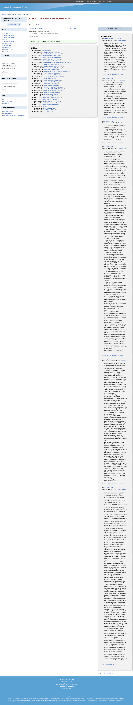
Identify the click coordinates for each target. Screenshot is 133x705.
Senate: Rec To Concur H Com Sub (53, 87)
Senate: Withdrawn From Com (52, 64)
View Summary (122, 40)
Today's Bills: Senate (8, 37)
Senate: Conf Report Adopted (50, 103)
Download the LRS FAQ (14, 24)
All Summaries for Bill (107, 673)
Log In (63, 688)
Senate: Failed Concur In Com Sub (53, 90)
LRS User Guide (7, 101)
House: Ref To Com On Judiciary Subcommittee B (56, 71)
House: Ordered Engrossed (51, 85)
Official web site (8, 111)
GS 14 (109, 664)
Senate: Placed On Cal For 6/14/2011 (54, 66)
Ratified (44, 106)
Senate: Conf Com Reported (50, 99)
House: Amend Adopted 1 (51, 78)
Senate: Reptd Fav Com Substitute (52, 55)
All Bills (5, 39)
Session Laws (7, 45)
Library (99, 1)
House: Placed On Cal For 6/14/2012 (54, 76)
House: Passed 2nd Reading (52, 82)
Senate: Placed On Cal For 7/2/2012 (52, 101)
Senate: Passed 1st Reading (52, 52)
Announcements (7, 51)
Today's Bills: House (8, 35)
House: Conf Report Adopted (50, 104)
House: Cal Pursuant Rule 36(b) (53, 75)
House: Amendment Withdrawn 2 (53, 80)
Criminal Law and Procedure (109, 74)
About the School (80, 1)
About (5, 99)
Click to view (41, 25)
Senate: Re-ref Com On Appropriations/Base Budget (57, 62)
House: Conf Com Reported (50, 96)
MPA (104, 1)
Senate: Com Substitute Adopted (51, 57)
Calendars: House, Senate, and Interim (14, 115)
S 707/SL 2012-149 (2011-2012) (112, 39)
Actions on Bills (7, 43)
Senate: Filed (47, 50)
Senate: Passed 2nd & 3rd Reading (53, 68)
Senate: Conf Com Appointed (51, 92)
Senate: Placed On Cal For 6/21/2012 (54, 89)
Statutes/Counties (8, 49)
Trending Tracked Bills (9, 41)
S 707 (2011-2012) (109, 78)
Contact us (6, 103)
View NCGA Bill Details (36, 28)
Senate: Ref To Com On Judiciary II (53, 54)
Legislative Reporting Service (16, 7)
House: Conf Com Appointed (51, 94)
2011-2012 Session (72, 28)
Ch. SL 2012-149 (48, 111)
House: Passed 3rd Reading (51, 83)
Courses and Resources (91, 1)
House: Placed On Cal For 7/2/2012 (52, 97)
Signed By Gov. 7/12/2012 (50, 110)
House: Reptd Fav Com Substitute (53, 73)
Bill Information (7, 113)
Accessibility (68, 688)
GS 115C (104, 664)
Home (3, 14)
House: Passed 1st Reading (51, 69)
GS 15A (113, 664)
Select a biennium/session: (9, 63)
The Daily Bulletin (8, 33)
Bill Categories (7, 47)
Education (120, 74)
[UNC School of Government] (41, 1)
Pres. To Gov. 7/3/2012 (48, 108)
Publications (109, 1)
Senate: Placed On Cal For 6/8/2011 (52, 59)
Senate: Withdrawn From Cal (51, 61)
